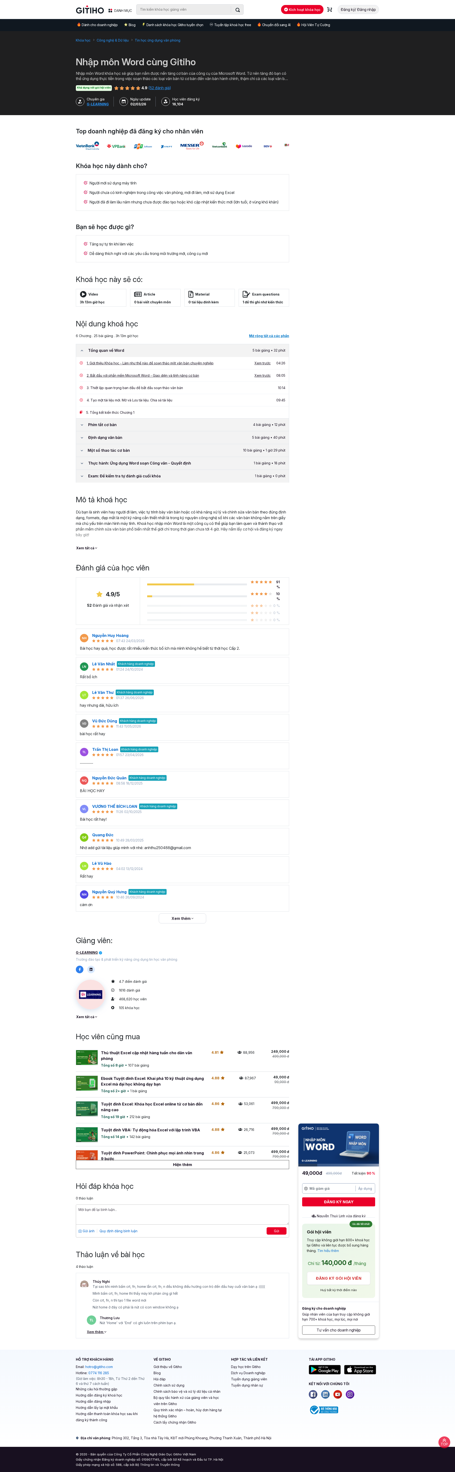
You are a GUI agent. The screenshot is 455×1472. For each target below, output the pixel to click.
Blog (132, 25)
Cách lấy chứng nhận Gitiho (175, 1422)
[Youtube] (337, 1394)
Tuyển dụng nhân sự (247, 1385)
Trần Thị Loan (105, 749)
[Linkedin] (325, 1394)
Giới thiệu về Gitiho (168, 1367)
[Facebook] (313, 1394)
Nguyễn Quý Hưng (109, 891)
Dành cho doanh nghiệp (100, 25)
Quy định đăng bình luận (118, 1231)
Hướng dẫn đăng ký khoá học (99, 1395)
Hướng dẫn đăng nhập (93, 1401)
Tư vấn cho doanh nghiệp (339, 1330)
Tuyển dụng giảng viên (249, 1379)
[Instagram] (350, 1394)
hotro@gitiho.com (99, 1367)
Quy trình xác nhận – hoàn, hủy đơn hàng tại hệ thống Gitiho (188, 1413)
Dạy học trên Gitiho (246, 1367)
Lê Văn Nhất (103, 664)
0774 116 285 (98, 1373)
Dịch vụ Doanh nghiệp (248, 1373)
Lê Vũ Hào (101, 863)
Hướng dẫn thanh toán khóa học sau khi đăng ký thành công (107, 1417)
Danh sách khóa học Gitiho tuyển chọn (174, 25)
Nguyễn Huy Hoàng (110, 635)
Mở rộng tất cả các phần (269, 336)
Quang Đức (103, 834)
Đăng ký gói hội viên (338, 1278)
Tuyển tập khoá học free (232, 25)
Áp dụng (365, 1188)
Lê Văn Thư (103, 692)
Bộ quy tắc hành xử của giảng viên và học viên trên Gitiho (186, 1401)
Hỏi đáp (160, 1379)
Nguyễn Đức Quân (109, 778)
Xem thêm (181, 918)
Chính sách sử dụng (169, 1385)
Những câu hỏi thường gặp (96, 1389)
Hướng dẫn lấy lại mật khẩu (97, 1408)
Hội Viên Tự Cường (315, 25)
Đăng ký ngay (339, 1201)
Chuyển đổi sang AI (276, 25)
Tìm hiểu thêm (328, 1251)
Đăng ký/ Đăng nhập (358, 9)
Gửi (276, 1231)
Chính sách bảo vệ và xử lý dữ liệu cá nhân (187, 1391)
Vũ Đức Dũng (104, 721)
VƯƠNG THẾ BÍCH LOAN (114, 806)
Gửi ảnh (88, 1231)
